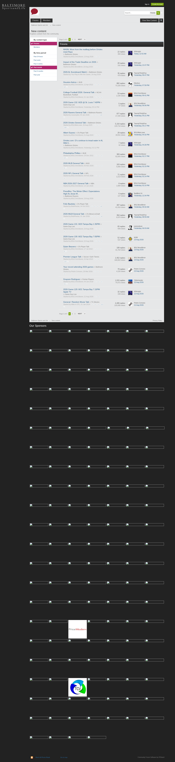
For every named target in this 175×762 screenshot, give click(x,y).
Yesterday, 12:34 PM (141, 196)
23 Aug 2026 (139, 240)
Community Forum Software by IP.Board (151, 757)
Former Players (88, 279)
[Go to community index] (35, 12)
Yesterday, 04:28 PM (141, 145)
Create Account (157, 4)
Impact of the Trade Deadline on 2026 (79, 62)
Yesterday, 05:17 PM (141, 126)
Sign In (147, 4)
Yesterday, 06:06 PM (141, 105)
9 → (65, 168)
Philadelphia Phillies (71, 153)
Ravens (13, 26)
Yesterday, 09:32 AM (141, 207)
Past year (37, 75)
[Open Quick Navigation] (161, 21)
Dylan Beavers (69, 246)
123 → (66, 261)
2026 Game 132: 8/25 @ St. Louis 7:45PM (81, 102)
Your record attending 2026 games (78, 267)
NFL (87, 173)
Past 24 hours (38, 56)
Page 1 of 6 (63, 39)
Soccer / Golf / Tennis (91, 257)
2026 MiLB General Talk (73, 214)
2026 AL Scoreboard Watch (75, 72)
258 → (66, 127)
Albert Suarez (69, 133)
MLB (80, 82)
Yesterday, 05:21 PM (141, 116)
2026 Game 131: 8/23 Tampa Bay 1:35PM (81, 224)
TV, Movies (95, 302)
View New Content (149, 20)
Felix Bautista (69, 204)
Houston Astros (69, 82)
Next (80, 39)
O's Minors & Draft (93, 214)
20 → (66, 158)
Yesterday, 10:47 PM (141, 65)
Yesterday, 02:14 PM (141, 176)
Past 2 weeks (38, 64)
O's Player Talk (82, 133)
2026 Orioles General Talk (74, 123)
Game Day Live (69, 105)
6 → (65, 251)
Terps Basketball (13, 35)
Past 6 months (38, 71)
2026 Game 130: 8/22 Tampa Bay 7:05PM (81, 236)
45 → (66, 87)
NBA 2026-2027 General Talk (75, 183)
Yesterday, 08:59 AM (141, 217)
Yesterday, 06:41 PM (141, 95)
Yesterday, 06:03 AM (141, 228)
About (13, 64)
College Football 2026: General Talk (78, 92)
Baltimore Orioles (71, 54)
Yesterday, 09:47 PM (141, 75)
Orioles (13, 16)
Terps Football (13, 45)
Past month (38, 67)
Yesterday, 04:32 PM (141, 135)
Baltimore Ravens (95, 113)
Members (46, 20)
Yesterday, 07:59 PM (141, 85)
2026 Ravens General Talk (74, 112)
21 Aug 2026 (139, 305)
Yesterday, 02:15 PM (141, 166)
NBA (92, 184)
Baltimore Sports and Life (39, 320)
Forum (13, 55)
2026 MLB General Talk (73, 163)
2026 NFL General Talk (73, 173)
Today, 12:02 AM (140, 54)
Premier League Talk (72, 257)
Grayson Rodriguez (71, 279)
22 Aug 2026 (139, 271)
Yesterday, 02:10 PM (141, 185)
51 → (66, 284)
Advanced (162, 13)
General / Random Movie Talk (76, 302)
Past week (37, 60)
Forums (36, 20)
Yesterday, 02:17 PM (141, 156)
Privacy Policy (157, 320)
